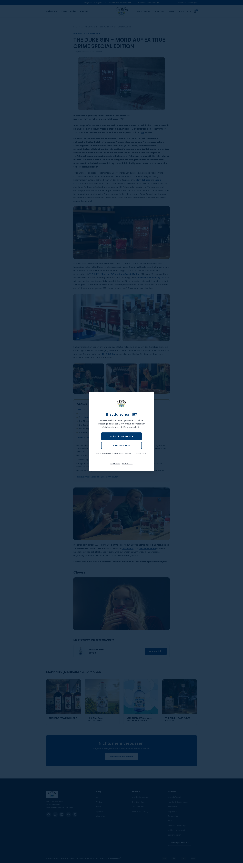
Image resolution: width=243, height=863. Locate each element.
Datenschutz (127, 463)
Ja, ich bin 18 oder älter (121, 436)
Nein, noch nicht (121, 445)
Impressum (115, 463)
